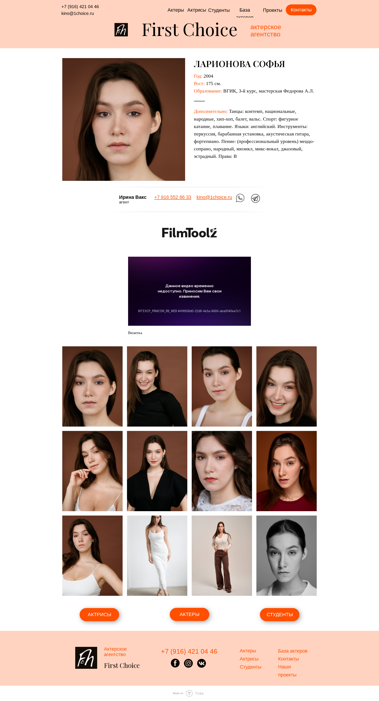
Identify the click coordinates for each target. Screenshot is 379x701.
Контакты (288, 659)
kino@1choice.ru (77, 13)
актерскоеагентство (265, 30)
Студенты (219, 10)
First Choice (190, 28)
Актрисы (196, 10)
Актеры (176, 10)
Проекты (272, 10)
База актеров (292, 651)
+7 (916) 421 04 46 (80, 6)
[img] (240, 198)
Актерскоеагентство (115, 651)
